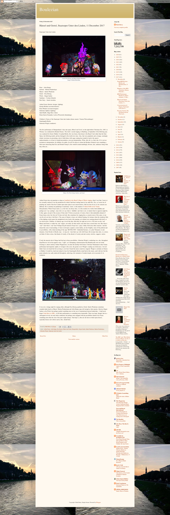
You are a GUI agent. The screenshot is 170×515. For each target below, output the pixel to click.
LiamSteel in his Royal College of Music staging (78, 200)
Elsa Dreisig (60, 329)
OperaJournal (120, 376)
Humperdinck (75, 329)
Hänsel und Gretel (67, 329)
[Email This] (63, 327)
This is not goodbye (121, 421)
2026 (117, 54)
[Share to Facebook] (69, 327)
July (119, 127)
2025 (117, 57)
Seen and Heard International (120, 409)
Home (74, 336)
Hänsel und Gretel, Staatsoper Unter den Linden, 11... (123, 101)
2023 (117, 62)
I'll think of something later (122, 394)
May (119, 132)
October (120, 119)
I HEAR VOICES (121, 389)
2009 (117, 162)
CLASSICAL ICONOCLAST (120, 436)
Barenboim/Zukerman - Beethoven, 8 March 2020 (123, 255)
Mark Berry (119, 25)
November (121, 117)
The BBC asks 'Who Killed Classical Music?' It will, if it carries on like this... (123, 338)
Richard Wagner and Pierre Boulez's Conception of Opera (127, 219)
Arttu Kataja (53, 329)
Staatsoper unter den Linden (55, 331)
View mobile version (73, 339)
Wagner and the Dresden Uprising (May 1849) (127, 236)
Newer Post (43, 336)
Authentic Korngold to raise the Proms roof (122, 432)
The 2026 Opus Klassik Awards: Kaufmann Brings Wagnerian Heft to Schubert (122, 404)
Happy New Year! (127, 307)
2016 (117, 145)
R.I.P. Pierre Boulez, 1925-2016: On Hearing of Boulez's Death (127, 273)
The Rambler (120, 419)
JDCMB (118, 430)
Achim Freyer (47, 329)
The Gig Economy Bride (122, 480)
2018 (117, 74)
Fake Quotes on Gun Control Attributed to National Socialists (123, 474)
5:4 (117, 370)
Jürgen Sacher (82, 329)
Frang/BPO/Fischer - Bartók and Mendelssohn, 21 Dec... (122, 83)
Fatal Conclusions (121, 483)
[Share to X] (67, 327)
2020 (117, 69)
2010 (117, 160)
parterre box (119, 358)
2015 (117, 147)
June (119, 129)
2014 (117, 150)
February (120, 139)
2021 (117, 67)
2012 (117, 155)
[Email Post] (59, 326)
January (120, 142)
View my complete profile (121, 27)
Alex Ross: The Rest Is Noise (122, 424)
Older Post (105, 336)
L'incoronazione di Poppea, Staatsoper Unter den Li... (123, 106)
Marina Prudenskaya (99, 329)
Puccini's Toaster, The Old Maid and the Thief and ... (123, 112)
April (119, 134)
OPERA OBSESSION (122, 489)
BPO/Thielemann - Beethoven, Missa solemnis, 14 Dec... (123, 95)
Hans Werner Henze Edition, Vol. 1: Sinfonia (123, 373)
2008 (117, 165)
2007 (117, 167)
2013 (117, 152)
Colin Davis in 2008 (49, 313)
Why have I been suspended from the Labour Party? (127, 200)
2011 (117, 157)
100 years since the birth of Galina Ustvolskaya (122, 467)
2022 (117, 64)
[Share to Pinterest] (71, 327)
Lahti (117, 427)
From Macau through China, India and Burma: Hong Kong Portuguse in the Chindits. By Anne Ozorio (123, 441)
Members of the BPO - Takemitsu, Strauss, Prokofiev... (123, 90)
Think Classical (120, 471)
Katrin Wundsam (90, 329)
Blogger (98, 502)
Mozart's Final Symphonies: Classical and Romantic (127, 320)
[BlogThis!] (65, 327)
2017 (117, 77)
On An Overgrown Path (122, 383)
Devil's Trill (119, 465)
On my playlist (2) (120, 390)
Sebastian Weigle (44, 331)
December (120, 79)
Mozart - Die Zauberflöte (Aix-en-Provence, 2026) (122, 379)
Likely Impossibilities (122, 479)
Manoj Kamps (120, 459)
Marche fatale (126, 288)
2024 (117, 60)
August (120, 124)
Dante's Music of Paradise (122, 491)
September (121, 122)
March (119, 137)
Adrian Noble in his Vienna (91, 206)
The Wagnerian (120, 401)
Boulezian (48, 9)
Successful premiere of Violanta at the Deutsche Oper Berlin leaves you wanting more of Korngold (122, 414)
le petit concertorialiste (122, 447)
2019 (117, 72)
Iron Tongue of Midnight (123, 364)
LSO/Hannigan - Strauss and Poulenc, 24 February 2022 (127, 180)
